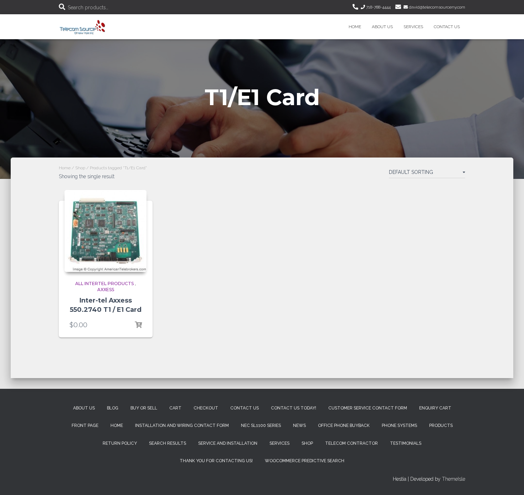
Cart (175, 408)
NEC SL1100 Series (261, 425)
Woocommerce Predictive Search (304, 460)
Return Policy (120, 443)
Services (413, 26)
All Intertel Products (104, 283)
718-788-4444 (378, 7)
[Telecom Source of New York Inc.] (83, 27)
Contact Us (447, 26)
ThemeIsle (453, 479)
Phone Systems (399, 425)
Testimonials (405, 443)
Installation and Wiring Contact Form (182, 425)
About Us (382, 26)
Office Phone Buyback (344, 425)
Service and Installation (227, 443)
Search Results (167, 443)
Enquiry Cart (435, 408)
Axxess (105, 289)
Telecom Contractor (351, 443)
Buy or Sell (143, 408)
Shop (80, 167)
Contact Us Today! (293, 408)
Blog (112, 408)
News (299, 425)
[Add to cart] (138, 325)
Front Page (85, 425)
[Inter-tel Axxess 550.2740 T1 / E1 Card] (106, 231)
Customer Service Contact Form (367, 408)
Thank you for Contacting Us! (216, 460)
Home (355, 26)
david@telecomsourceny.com (436, 7)
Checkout (206, 408)
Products (441, 425)
